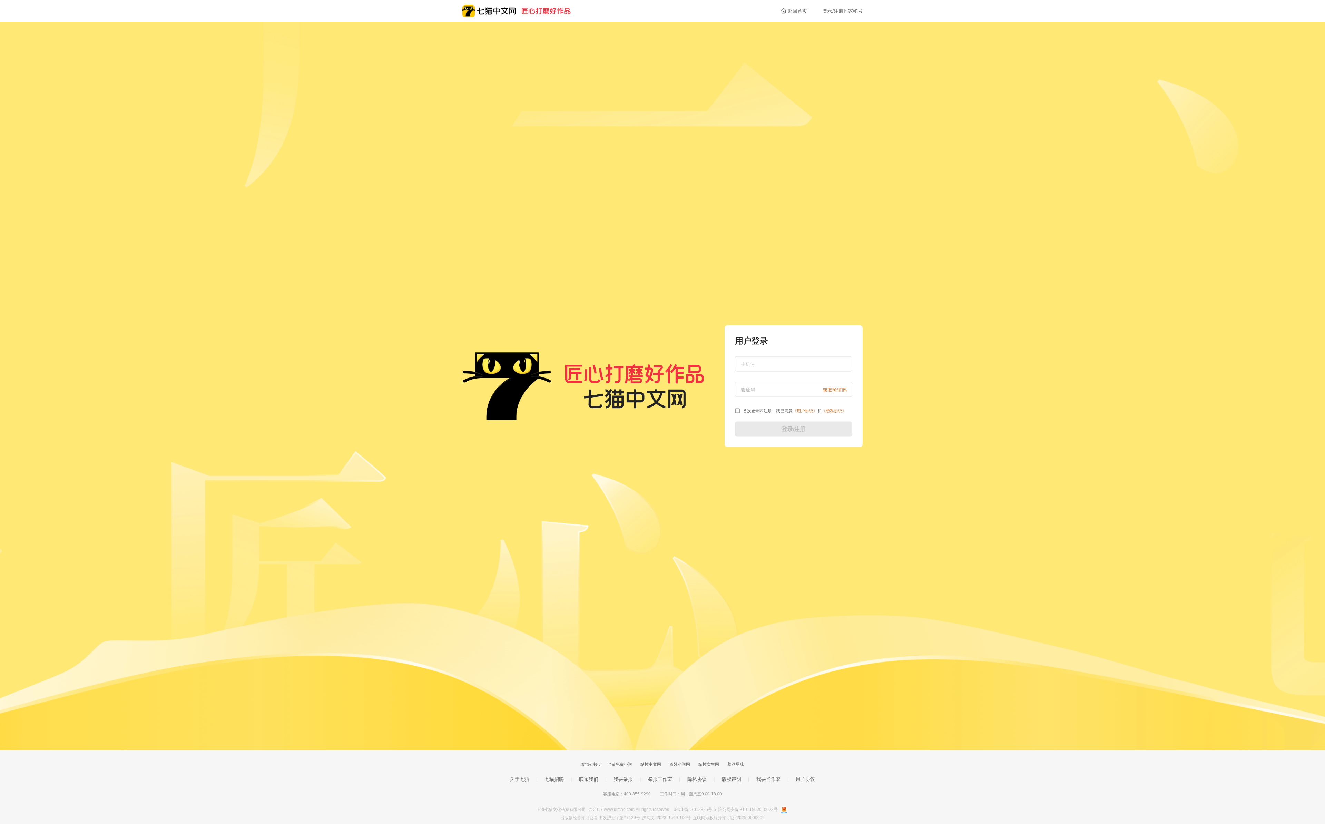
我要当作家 (768, 779)
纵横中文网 (650, 764)
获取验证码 (835, 390)
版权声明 (731, 779)
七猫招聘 (554, 779)
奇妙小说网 (679, 764)
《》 (805, 411)
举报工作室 (660, 779)
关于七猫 (519, 779)
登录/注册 (793, 429)
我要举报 (623, 779)
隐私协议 (697, 779)
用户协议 (805, 779)
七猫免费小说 (619, 764)
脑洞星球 (735, 764)
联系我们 (588, 779)
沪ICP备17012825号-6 (695, 809)
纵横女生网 (708, 764)
